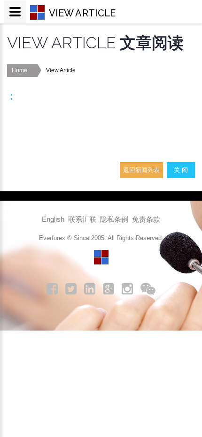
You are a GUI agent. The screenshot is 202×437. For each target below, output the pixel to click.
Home (19, 70)
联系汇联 (82, 219)
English (53, 219)
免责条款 (146, 219)
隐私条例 (114, 219)
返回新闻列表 (141, 169)
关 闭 (181, 169)
